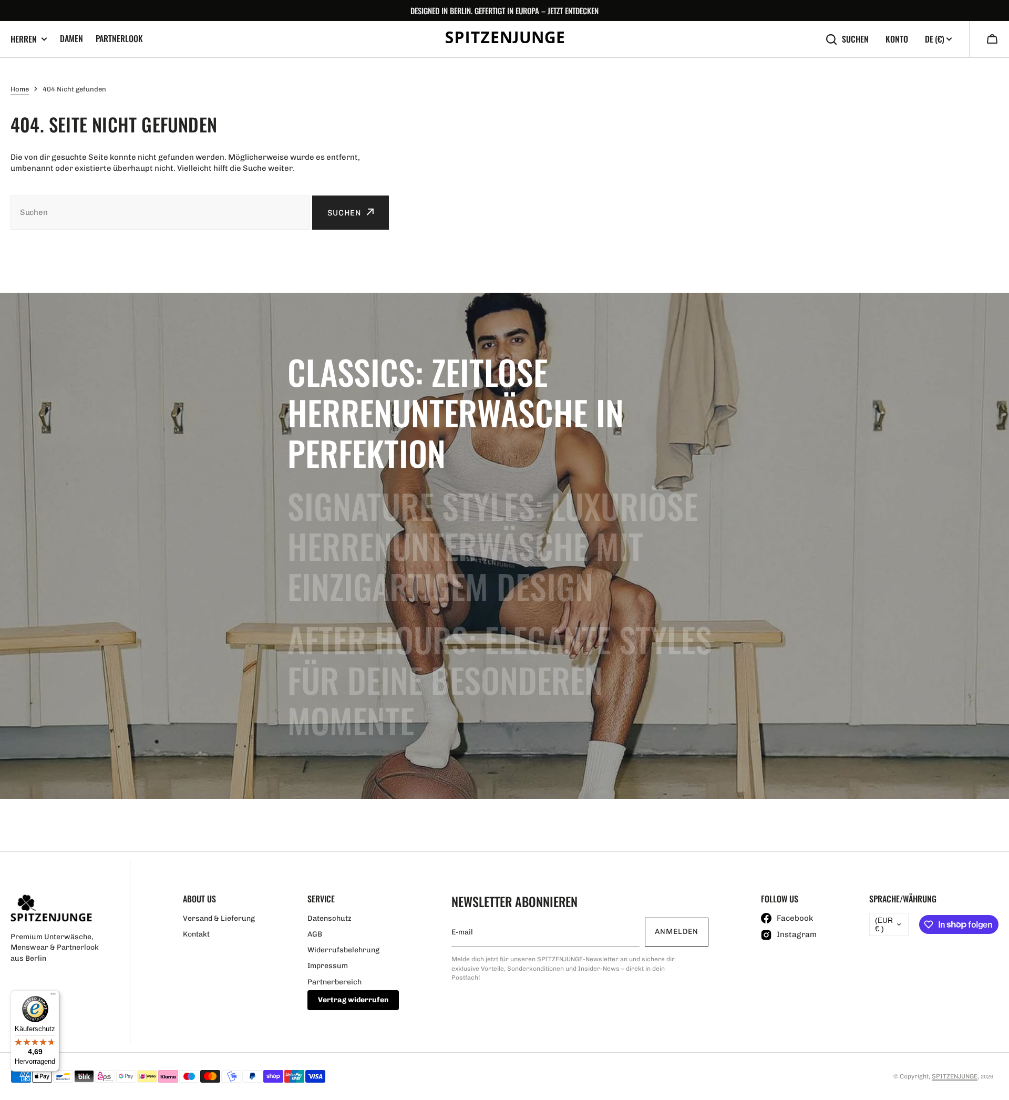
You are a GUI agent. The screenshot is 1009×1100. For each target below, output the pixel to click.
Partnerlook (119, 38)
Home (20, 89)
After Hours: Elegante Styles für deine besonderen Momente (499, 679)
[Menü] (53, 996)
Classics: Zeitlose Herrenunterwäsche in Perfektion (455, 412)
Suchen (855, 39)
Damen (71, 38)
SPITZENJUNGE (954, 1076)
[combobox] (160, 213)
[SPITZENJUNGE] (505, 39)
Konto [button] (897, 39)
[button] (992, 40)
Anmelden (676, 931)
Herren (24, 39)
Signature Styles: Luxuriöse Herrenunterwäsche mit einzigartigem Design (492, 546)
